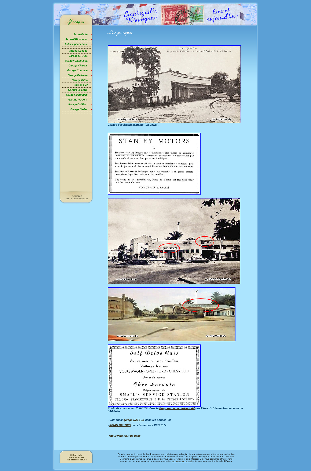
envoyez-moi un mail (182, 461)
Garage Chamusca (76, 60)
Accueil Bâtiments (76, 39)
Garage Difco (80, 80)
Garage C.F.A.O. (78, 55)
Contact (77, 196)
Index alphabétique (76, 44)
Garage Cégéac (78, 51)
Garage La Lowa (78, 89)
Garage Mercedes (77, 94)
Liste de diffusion (77, 198)
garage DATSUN (134, 419)
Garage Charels (78, 65)
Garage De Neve (78, 75)
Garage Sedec (79, 109)
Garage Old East (78, 104)
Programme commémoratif (177, 408)
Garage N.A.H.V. (78, 99)
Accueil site (80, 34)
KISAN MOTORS (120, 425)
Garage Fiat (81, 85)
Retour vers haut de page (124, 435)
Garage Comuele (77, 70)
